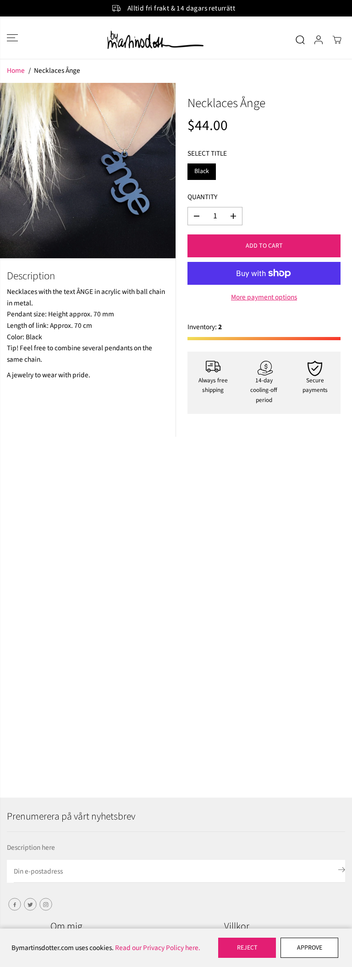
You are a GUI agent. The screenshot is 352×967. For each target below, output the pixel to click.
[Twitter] (30, 904)
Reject (247, 947)
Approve (309, 947)
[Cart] (337, 40)
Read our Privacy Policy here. (157, 948)
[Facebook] (14, 904)
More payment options (264, 297)
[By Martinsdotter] (176, 40)
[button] (12, 37)
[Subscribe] (341, 871)
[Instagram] (46, 904)
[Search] (300, 40)
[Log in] (318, 40)
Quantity (202, 197)
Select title (207, 153)
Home (16, 70)
